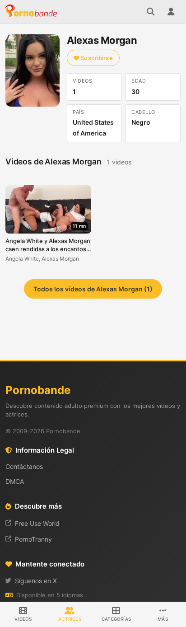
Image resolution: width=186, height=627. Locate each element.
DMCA (14, 481)
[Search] (151, 12)
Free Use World (37, 523)
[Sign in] (171, 12)
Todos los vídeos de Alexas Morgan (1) (93, 289)
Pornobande (32, 12)
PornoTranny (33, 539)
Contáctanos (24, 466)
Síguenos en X (36, 581)
